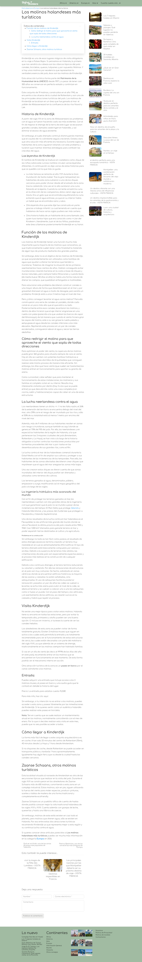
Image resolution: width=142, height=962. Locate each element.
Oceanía (49, 950)
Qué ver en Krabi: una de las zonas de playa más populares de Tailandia (37, 845)
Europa (84, 3)
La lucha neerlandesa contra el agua (47, 37)
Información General (54, 945)
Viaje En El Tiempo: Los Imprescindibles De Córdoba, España (30, 948)
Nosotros (99, 930)
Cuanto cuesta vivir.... (110, 3)
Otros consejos (52, 952)
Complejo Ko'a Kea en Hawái (32, 937)
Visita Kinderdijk (33, 40)
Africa (62, 3)
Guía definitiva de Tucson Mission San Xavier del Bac (32, 943)
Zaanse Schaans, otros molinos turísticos (44, 49)
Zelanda (75, 508)
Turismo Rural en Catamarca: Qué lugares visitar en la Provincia (31, 953)
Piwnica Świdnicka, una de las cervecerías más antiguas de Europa (70, 845)
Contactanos (101, 937)
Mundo (49, 948)
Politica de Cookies (103, 935)
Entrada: (34, 43)
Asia (94, 3)
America (73, 3)
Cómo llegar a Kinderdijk (37, 46)
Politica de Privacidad (104, 932)
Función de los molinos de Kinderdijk (42, 28)
